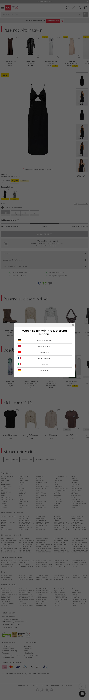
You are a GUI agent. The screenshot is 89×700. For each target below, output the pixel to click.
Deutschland (44, 340)
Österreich (44, 346)
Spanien (44, 370)
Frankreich (44, 358)
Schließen (73, 325)
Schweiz (44, 352)
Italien (44, 364)
